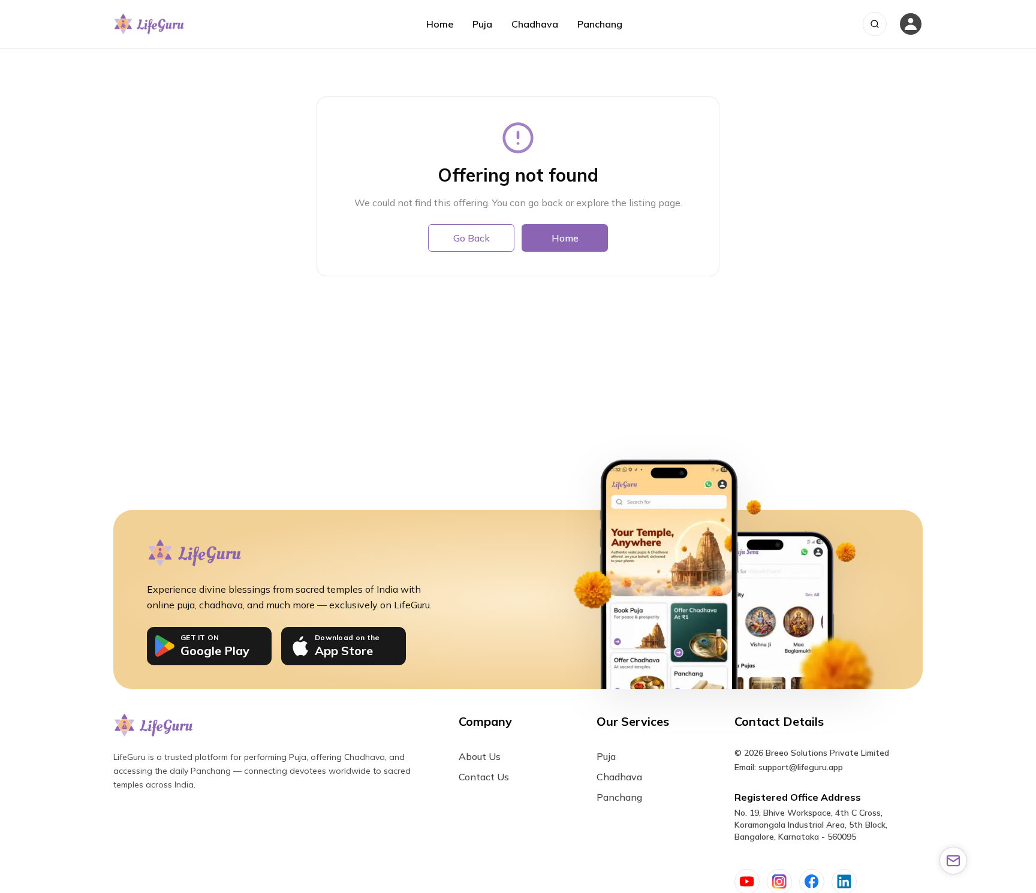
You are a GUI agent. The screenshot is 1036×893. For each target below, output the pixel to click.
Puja (482, 24)
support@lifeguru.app (800, 767)
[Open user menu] (911, 24)
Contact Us (484, 777)
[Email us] (953, 860)
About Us (480, 756)
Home (439, 24)
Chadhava (534, 24)
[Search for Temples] (875, 24)
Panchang (599, 24)
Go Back (471, 238)
